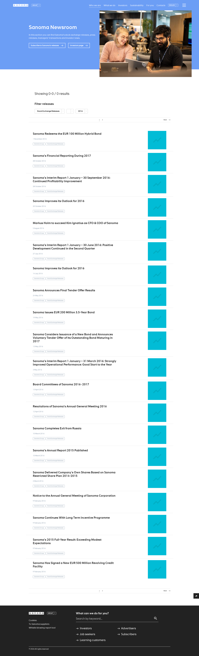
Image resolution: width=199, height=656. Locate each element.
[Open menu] (183, 5)
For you (150, 5)
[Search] (155, 618)
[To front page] (20, 5)
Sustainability (136, 5)
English (172, 5)
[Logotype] (36, 613)
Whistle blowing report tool (42, 627)
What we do (109, 5)
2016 (80, 111)
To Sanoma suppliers (39, 624)
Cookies (33, 620)
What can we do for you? (92, 613)
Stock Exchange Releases (48, 111)
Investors (122, 5)
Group (34, 5)
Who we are (95, 5)
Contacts (161, 5)
